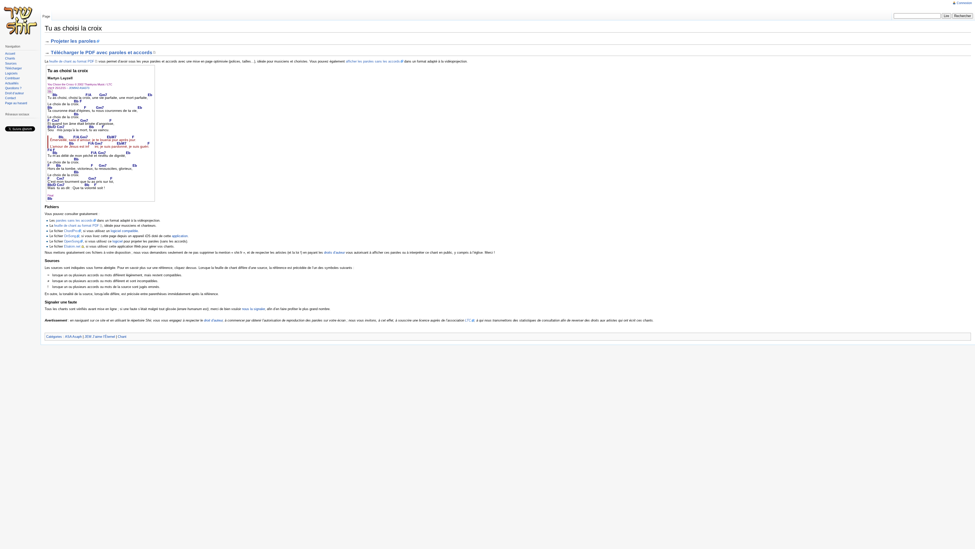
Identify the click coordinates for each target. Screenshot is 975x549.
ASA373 (84, 87)
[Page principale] (20, 20)
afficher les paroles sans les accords (373, 61)
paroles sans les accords (74, 220)
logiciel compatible (124, 231)
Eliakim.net (72, 246)
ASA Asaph (73, 337)
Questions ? (13, 88)
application (180, 236)
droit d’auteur (213, 320)
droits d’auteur (334, 252)
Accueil (10, 53)
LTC (468, 320)
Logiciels (11, 73)
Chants (10, 58)
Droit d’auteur (14, 93)
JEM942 (74, 87)
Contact (10, 98)
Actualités (12, 83)
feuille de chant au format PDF (71, 61)
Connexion (964, 3)
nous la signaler (253, 309)
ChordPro (71, 231)
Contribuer (12, 78)
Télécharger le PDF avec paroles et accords (101, 52)
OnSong (70, 236)
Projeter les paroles (73, 41)
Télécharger (13, 68)
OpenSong (71, 241)
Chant (122, 337)
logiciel (117, 241)
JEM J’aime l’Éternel (100, 337)
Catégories (54, 337)
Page (46, 16)
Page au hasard (16, 103)
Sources (11, 63)
